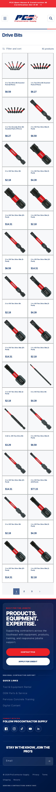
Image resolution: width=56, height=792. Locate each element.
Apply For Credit (28, 661)
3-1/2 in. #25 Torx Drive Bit (14, 436)
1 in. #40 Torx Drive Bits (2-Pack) (40, 216)
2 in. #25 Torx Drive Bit (13, 524)
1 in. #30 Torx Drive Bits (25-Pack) (14, 348)
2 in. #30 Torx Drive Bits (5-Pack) (14, 260)
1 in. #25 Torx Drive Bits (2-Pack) (40, 569)
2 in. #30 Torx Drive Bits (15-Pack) (40, 260)
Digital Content (12, 705)
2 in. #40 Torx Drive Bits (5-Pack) (40, 128)
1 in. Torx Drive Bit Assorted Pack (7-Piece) (40, 83)
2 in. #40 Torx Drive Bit (13, 171)
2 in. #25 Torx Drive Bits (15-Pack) (14, 481)
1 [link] (16, 591)
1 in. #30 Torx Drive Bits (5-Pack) (40, 304)
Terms (45, 775)
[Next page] (39, 591)
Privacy (36, 775)
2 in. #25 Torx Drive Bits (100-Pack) (39, 481)
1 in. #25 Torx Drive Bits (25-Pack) (14, 569)
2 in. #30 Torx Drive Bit (13, 303)
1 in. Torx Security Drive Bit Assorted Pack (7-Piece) (14, 128)
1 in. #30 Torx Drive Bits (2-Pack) (40, 348)
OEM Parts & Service (15, 693)
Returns (16, 780)
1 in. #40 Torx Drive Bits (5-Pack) (40, 172)
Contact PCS (28, 652)
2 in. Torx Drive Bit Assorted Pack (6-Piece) (14, 83)
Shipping (7, 780)
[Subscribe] (49, 761)
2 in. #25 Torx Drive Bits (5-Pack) (40, 437)
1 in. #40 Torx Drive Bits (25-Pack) (14, 216)
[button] (5, 18)
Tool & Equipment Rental (17, 687)
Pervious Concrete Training (18, 699)
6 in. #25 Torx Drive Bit (38, 392)
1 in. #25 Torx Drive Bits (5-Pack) (40, 525)
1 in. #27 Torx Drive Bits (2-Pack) (14, 392)
